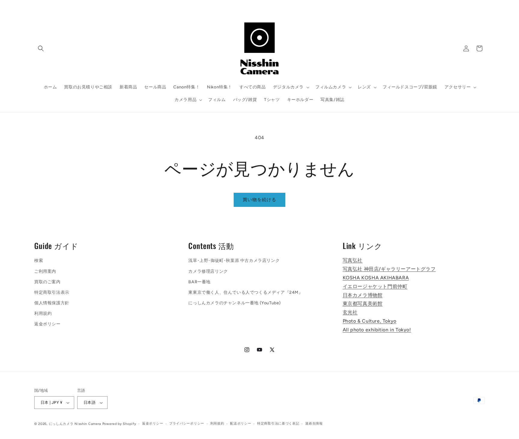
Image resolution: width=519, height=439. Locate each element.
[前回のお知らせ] (171, 6)
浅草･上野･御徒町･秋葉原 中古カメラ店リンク (234, 260)
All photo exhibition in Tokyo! (377, 330)
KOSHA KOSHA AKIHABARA (376, 278)
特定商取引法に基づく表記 (278, 423)
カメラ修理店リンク (208, 271)
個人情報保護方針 (51, 302)
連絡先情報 (314, 423)
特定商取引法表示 (51, 292)
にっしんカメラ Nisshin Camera (75, 424)
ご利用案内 (45, 271)
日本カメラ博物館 (363, 295)
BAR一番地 (199, 281)
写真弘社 (353, 260)
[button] (40, 48)
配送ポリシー (240, 423)
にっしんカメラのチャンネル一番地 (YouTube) (234, 302)
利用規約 (43, 313)
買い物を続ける (259, 199)
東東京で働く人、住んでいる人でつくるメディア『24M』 (245, 292)
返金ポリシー (47, 324)
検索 (38, 260)
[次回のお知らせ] (347, 6)
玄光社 (350, 312)
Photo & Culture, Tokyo (369, 321)
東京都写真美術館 (363, 304)
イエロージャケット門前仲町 (375, 286)
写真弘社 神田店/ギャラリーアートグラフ (389, 269)
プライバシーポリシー (186, 423)
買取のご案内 (47, 281)
